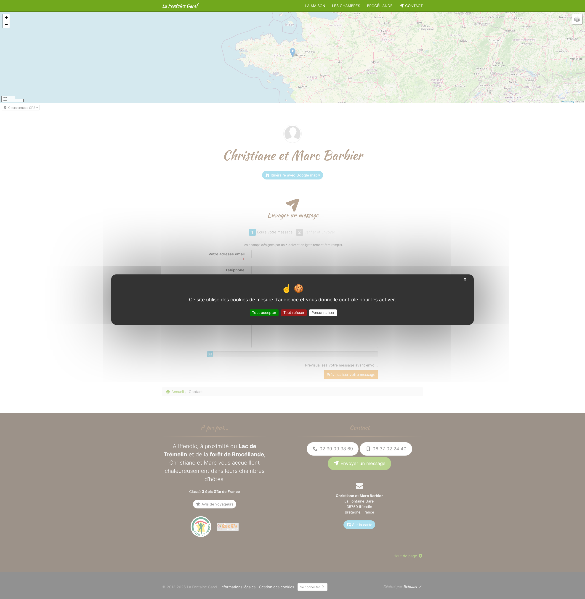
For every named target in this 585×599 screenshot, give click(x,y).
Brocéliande (380, 5)
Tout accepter (264, 312)
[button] (6, 17)
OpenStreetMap (568, 101)
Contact (413, 5)
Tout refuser (293, 312)
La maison (315, 5)
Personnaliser (323, 312)
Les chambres (346, 5)
